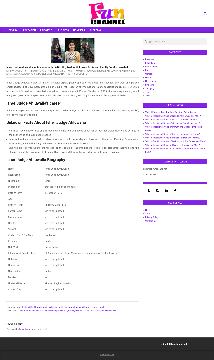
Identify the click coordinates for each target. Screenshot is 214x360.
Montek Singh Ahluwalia (51, 74)
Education (150, 63)
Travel (148, 95)
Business (58, 71)
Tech (147, 92)
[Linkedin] (167, 190)
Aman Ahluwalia (84, 71)
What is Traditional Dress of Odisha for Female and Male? (172, 123)
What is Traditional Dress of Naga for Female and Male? (172, 119)
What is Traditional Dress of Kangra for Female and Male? (172, 134)
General (149, 74)
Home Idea (150, 81)
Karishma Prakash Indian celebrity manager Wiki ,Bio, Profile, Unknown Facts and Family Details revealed (67, 310)
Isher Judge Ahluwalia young (21, 74)
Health (148, 77)
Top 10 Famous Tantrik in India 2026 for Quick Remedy (171, 112)
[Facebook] (149, 190)
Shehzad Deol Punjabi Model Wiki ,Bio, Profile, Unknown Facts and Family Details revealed (64, 307)
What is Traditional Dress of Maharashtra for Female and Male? (175, 141)
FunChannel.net (107, 354)
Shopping (149, 88)
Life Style (149, 84)
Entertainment (152, 66)
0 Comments (80, 74)
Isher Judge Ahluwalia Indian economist (115, 71)
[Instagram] (158, 190)
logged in (23, 329)
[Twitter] (175, 190)
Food (147, 70)
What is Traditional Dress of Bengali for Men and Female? (172, 137)
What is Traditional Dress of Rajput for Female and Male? (172, 145)
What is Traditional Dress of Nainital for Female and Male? (173, 116)
